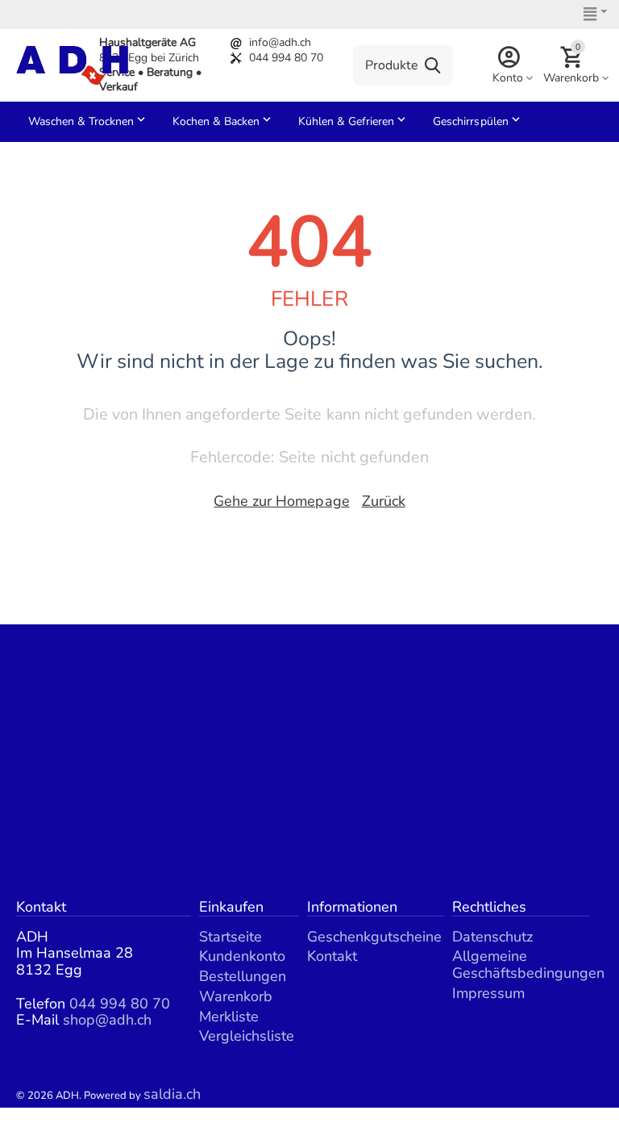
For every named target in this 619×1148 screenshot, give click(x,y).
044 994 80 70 (286, 57)
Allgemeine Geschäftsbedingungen (528, 964)
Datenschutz (492, 936)
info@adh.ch (280, 42)
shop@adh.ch (107, 1019)
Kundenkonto (242, 956)
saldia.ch (172, 1094)
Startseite (230, 936)
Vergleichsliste (246, 1036)
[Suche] (433, 65)
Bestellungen (242, 976)
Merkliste (229, 1016)
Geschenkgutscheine (374, 936)
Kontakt (332, 956)
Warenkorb (235, 996)
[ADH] (72, 63)
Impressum (488, 993)
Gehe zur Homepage (281, 501)
